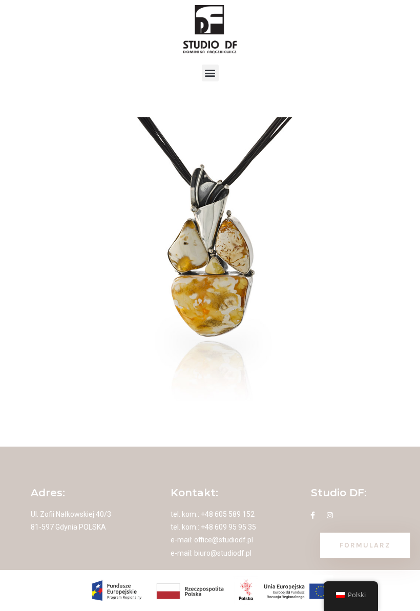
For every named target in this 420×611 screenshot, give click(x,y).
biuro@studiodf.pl (222, 553)
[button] (210, 73)
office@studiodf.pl (223, 540)
